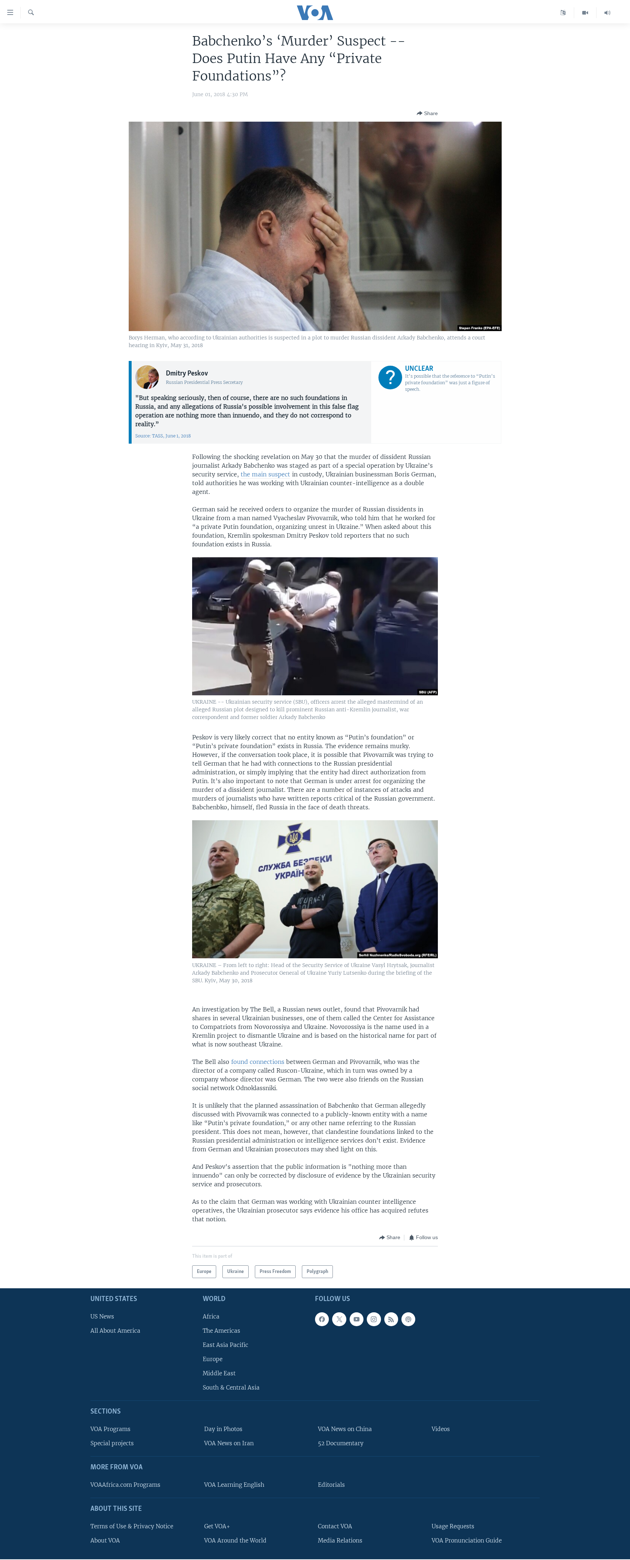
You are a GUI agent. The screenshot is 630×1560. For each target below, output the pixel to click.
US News (102, 1316)
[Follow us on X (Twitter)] (339, 1319)
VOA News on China (345, 1429)
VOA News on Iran (229, 1443)
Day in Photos (223, 1429)
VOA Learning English (234, 1484)
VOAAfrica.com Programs (125, 1484)
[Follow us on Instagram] (374, 1319)
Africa (211, 1316)
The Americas (221, 1330)
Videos (441, 1429)
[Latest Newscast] (607, 12)
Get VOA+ (217, 1526)
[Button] (427, 113)
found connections (257, 1061)
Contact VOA (335, 1526)
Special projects (112, 1443)
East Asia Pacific (225, 1344)
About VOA (105, 1540)
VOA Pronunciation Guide (467, 1540)
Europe (212, 1359)
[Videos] (585, 12)
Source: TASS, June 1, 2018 (163, 436)
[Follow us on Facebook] (322, 1319)
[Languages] (563, 12)
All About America (115, 1330)
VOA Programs (110, 1429)
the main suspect (265, 474)
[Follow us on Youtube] (356, 1319)
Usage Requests (453, 1526)
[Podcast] (408, 1319)
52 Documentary (340, 1443)
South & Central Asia (231, 1387)
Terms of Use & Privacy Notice (131, 1526)
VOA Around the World (235, 1540)
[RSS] (391, 1319)
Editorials (331, 1484)
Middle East (219, 1373)
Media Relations (340, 1540)
